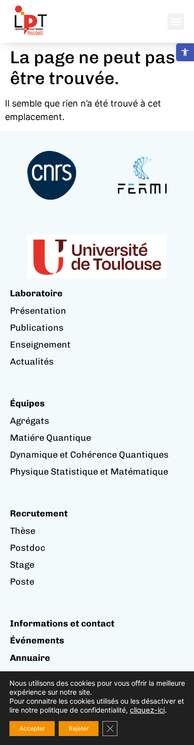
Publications (37, 327)
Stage (22, 564)
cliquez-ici (147, 710)
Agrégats (29, 420)
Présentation (38, 310)
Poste (22, 581)
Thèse (22, 530)
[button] (185, 52)
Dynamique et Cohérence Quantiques (89, 454)
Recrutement (39, 513)
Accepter (32, 728)
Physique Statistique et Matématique (89, 471)
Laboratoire (36, 293)
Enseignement (40, 344)
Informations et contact (62, 623)
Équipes (27, 403)
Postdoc (27, 547)
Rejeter (79, 728)
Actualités (32, 361)
